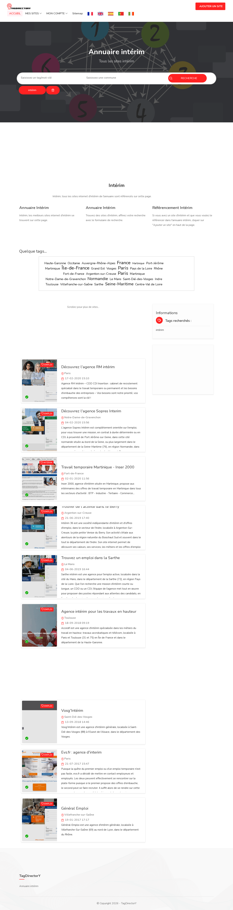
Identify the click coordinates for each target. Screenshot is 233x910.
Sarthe (98, 284)
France (123, 263)
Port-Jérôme (155, 263)
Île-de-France (75, 268)
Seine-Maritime (119, 284)
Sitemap (77, 13)
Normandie (98, 278)
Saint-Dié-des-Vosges (138, 279)
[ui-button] (53, 90)
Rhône (158, 268)
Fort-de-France (73, 274)
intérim (160, 330)
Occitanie (74, 263)
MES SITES (32, 13)
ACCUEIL (14, 13)
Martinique (138, 263)
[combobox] (51, 77)
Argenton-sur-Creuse (101, 274)
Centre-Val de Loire (148, 284)
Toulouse (52, 284)
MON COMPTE (55, 13)
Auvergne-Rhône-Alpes (98, 263)
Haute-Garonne (55, 263)
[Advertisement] (116, 153)
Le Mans (115, 279)
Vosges (111, 268)
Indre (158, 279)
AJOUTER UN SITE (211, 6)
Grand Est (98, 268)
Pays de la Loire (141, 268)
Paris (123, 268)
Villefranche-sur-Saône (76, 284)
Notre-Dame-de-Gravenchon (66, 279)
